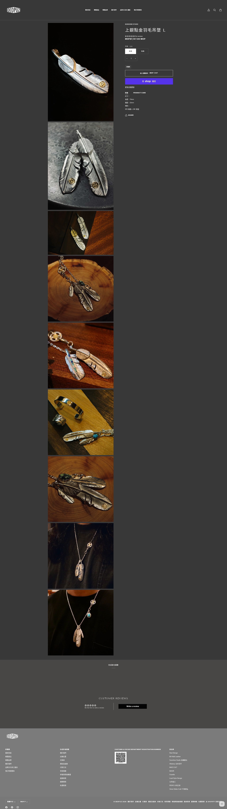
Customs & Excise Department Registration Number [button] (138, 749)
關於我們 (8, 764)
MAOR (171, 771)
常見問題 (63, 771)
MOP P (23, 801)
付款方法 (63, 767)
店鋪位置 (63, 756)
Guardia (172, 774)
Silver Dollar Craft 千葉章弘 (178, 789)
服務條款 (63, 782)
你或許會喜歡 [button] (64, 749)
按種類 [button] (7, 749)
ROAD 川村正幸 (174, 785)
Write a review (133, 706)
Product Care (139, 93)
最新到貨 (8, 753)
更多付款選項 (129, 87)
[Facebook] (6, 807)
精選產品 (8, 756)
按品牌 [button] (171, 749)
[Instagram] (18, 807)
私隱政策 (63, 785)
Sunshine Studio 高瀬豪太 (178, 760)
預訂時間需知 (10, 771)
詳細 (126, 93)
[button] (87, 10)
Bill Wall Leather (175, 756)
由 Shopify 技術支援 (214, 801)
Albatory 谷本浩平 (175, 764)
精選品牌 (8, 760)
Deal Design (173, 753)
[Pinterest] (12, 807)
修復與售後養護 (65, 774)
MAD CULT (173, 767)
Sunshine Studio (131, 24)
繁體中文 (10, 801)
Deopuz (118, 801)
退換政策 (63, 778)
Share (131, 115)
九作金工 (172, 782)
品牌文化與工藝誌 (11, 767)
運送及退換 (64, 764)
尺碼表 (128, 66)
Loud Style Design (175, 778)
